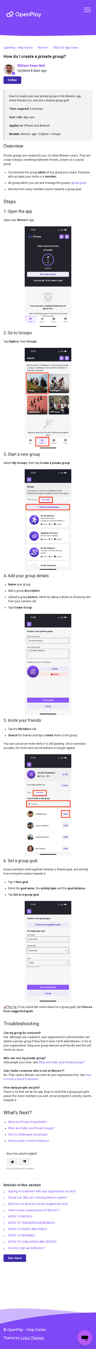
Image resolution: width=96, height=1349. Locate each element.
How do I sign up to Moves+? (26, 1248)
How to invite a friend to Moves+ (28, 1141)
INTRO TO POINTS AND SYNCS (27, 1229)
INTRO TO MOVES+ (20, 1216)
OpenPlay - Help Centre (18, 47)
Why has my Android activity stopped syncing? (38, 1204)
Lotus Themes (32, 1338)
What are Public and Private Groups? (61, 1062)
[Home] (23, 14)
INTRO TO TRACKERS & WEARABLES (31, 1222)
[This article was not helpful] (25, 1161)
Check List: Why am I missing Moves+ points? (37, 1197)
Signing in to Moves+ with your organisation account (42, 1191)
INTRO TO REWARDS (21, 1235)
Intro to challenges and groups (28, 1134)
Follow (12, 80)
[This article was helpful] (12, 1161)
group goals (79, 183)
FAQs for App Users (66, 47)
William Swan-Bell (31, 66)
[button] (87, 9)
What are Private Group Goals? (27, 1122)
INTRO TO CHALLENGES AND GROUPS (32, 1241)
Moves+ (43, 47)
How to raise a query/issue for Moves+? (33, 1210)
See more (15, 1258)
